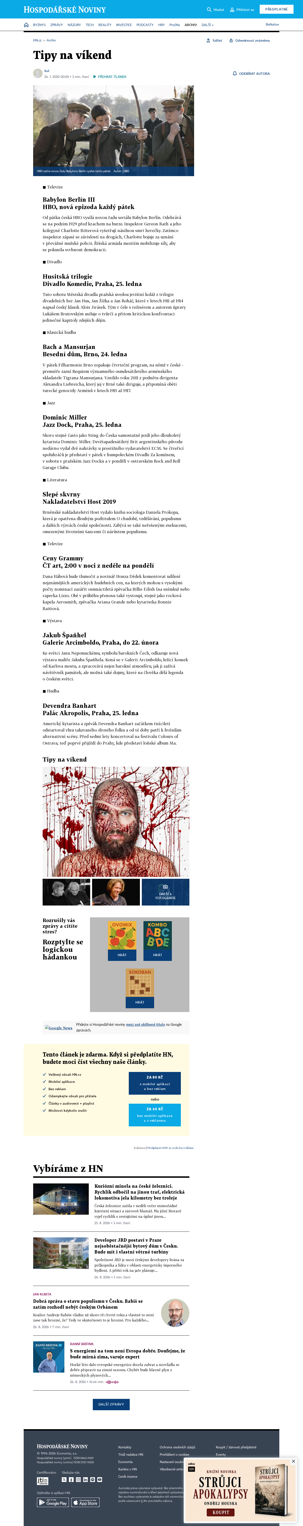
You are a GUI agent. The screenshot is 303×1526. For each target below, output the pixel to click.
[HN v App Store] (85, 1502)
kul (47, 71)
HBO (126, 171)
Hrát (122, 955)
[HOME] (26, 25)
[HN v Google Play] (53, 1502)
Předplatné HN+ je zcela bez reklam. (170, 1148)
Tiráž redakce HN (130, 1454)
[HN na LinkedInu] (85, 1479)
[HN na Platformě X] (64, 1479)
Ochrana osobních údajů (177, 1447)
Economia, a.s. (67, 1453)
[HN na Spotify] (92, 1479)
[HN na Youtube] (99, 1479)
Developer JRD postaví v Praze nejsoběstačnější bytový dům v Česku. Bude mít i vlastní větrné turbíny (136, 1246)
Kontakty (124, 1447)
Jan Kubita (42, 1294)
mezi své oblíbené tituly (145, 1024)
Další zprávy (111, 1404)
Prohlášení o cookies (174, 1454)
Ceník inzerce (127, 1476)
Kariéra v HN (127, 1469)
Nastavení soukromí (174, 1462)
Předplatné (276, 9)
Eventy (221, 1454)
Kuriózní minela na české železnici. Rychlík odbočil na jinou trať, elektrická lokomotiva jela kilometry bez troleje (139, 1192)
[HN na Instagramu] (78, 1479)
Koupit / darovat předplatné (236, 1447)
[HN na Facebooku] (71, 1479)
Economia (125, 1462)
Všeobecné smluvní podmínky (181, 1469)
